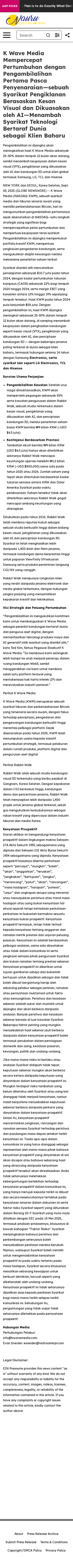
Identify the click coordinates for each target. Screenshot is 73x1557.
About (18, 1534)
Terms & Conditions (54, 1542)
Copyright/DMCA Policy (24, 1550)
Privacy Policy (55, 1550)
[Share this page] (67, 35)
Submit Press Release (21, 1542)
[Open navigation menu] (6, 35)
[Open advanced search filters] (57, 35)
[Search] (48, 35)
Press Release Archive (43, 1534)
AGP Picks (9, 6)
